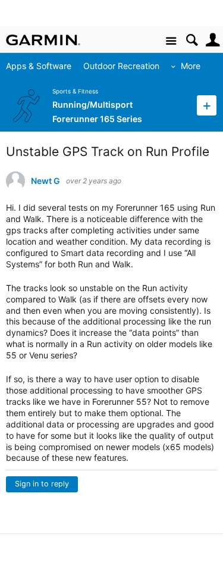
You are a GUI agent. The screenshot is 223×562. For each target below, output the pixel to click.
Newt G (45, 181)
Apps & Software (38, 66)
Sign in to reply (42, 483)
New (206, 105)
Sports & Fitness (75, 91)
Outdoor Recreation (121, 66)
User (212, 40)
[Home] (43, 40)
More (190, 66)
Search (191, 40)
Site (171, 41)
